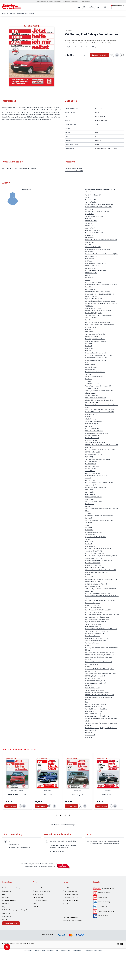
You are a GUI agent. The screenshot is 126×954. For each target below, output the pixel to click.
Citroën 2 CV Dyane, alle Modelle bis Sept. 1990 (100, 570)
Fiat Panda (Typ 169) (92, 414)
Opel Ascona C (90, 735)
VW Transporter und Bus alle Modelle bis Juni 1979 (102, 615)
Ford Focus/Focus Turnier (93, 282)
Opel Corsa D (89, 541)
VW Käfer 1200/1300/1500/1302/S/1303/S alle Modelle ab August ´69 (100, 601)
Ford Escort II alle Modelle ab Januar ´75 (98, 662)
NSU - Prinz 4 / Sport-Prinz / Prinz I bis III (98, 560)
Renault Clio (89, 226)
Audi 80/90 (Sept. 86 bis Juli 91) (95, 442)
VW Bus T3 (88, 197)
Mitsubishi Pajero (91, 440)
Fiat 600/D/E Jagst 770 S (93, 565)
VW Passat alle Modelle (92, 643)
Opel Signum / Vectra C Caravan (95, 341)
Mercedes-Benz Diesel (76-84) (95, 681)
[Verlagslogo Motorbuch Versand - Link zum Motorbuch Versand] (97, 889)
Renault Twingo (90, 268)
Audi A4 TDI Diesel (91, 480)
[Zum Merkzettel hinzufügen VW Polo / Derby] (111, 806)
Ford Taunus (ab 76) (92, 664)
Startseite (5, 13)
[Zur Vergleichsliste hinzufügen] (117, 55)
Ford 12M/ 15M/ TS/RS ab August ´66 (97, 593)
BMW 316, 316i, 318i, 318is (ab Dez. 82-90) (98, 310)
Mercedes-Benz (90, 546)
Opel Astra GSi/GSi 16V (92, 230)
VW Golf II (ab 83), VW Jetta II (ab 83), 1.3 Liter (100, 450)
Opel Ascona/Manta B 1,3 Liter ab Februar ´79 (100, 697)
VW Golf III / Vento (91, 468)
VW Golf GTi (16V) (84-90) (93, 313)
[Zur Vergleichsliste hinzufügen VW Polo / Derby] (115, 806)
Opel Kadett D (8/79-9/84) (93, 711)
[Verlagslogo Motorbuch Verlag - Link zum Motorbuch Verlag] (95, 893)
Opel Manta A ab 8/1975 (93, 626)
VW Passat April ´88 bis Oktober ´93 (97, 211)
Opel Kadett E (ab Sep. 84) (93, 299)
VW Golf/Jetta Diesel (92, 438)
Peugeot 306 (89, 251)
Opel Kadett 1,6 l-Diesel (93, 308)
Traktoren (88, 381)
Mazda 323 (88, 244)
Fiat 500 (87, 417)
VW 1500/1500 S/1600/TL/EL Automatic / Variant (101, 556)
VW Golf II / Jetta (90, 200)
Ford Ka (87, 320)
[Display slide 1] (61, 815)
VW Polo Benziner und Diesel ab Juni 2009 (99, 520)
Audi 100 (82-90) (90, 289)
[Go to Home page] (11, 6)
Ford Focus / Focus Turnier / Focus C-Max (99, 355)
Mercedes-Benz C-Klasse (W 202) (96, 475)
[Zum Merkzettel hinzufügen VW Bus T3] (50, 806)
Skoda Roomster (90, 419)
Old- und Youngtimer (92, 424)
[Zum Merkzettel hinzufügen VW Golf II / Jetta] (80, 806)
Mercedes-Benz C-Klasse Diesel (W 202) (98, 249)
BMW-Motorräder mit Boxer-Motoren (97, 292)
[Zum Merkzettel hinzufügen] (112, 55)
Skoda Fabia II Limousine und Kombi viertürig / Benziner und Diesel (100, 401)
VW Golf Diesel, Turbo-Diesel (94, 690)
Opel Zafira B (89, 499)
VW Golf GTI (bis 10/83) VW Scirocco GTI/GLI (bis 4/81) (101, 719)
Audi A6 (87, 280)
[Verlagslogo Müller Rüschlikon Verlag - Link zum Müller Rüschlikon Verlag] (95, 911)
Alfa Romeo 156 (90, 393)
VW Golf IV (88, 379)
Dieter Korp (69, 31)
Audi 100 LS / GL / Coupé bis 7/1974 (97, 619)
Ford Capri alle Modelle (93, 607)
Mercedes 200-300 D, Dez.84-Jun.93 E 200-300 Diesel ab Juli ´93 (100, 295)
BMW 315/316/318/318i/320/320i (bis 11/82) (99, 695)
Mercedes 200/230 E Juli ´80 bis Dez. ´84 (98, 716)
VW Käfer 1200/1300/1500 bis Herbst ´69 (98, 549)
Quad (87, 525)
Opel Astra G (89, 329)
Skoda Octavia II (90, 365)
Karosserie (88, 518)
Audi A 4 (88, 478)
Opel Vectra (89, 447)
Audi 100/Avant (90, 471)
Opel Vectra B (89, 259)
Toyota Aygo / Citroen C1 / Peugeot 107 (98, 386)
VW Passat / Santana (92, 435)
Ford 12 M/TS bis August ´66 (94, 553)
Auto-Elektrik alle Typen (93, 586)
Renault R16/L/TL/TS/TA (93, 582)
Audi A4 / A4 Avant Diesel (93, 501)
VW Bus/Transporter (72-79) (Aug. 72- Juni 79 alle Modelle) (101, 724)
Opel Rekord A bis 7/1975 (93, 551)
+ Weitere (20, 790)
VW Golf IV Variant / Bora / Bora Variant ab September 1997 (99, 484)
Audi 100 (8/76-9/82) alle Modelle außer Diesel (100, 674)
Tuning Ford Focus (91, 388)
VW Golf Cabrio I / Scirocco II (94, 216)
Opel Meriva (89, 348)
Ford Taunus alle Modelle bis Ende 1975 (98, 610)
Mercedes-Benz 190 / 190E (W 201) (96, 433)
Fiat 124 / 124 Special (92, 605)
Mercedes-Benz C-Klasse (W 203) (96, 353)
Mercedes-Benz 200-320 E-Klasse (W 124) (98, 207)
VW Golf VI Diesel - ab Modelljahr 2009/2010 (99, 412)
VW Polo (88, 659)
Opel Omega (89, 457)
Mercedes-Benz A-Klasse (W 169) (96, 358)
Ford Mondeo (89, 332)
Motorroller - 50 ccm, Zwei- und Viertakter (99, 516)
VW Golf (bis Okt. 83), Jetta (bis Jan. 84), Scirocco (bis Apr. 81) (101, 304)
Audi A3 (87, 275)
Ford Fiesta (89, 209)
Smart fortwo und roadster (94, 376)
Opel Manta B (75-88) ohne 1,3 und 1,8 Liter (99, 669)
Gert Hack (14, 790)
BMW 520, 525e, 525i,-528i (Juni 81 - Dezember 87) (101, 445)
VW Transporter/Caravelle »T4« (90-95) (97, 459)
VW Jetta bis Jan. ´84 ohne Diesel (96, 709)
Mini (86, 362)
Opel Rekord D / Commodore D (95, 622)
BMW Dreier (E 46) (91, 273)
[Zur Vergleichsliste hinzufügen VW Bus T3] (54, 806)
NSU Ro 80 (88, 737)
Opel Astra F (89, 218)
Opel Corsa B (89, 242)
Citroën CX (88, 699)
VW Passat (88, 374)
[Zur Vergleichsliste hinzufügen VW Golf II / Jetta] (85, 806)
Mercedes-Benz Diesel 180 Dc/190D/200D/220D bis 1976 (102, 597)
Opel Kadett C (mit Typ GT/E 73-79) (96, 638)
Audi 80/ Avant (90, 228)
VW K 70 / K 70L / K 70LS (93, 624)
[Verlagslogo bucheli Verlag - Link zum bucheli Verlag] (95, 907)
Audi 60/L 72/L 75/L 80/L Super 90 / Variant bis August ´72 (100, 590)
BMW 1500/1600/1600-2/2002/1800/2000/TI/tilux (101, 579)
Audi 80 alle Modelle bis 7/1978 (95, 641)
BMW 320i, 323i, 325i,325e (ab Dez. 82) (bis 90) (100, 301)
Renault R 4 (89, 577)
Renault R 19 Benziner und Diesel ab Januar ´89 (101, 240)
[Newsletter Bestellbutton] (63, 865)
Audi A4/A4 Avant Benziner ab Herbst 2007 (99, 391)
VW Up (87, 539)
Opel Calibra (89, 214)
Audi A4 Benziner (91, 317)
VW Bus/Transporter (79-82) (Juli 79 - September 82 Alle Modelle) (101, 729)
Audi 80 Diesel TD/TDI (92, 473)
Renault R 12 (89, 685)
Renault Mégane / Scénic (93, 497)
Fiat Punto (88, 261)
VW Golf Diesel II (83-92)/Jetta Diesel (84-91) (99, 204)
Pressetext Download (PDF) (73, 168)
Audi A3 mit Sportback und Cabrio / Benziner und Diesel (101, 510)
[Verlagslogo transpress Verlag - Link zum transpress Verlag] (95, 902)
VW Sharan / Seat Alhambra (94, 421)
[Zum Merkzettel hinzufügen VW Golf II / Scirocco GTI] (20, 806)
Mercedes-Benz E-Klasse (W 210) (96, 263)
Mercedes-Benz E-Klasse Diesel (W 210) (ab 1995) (101, 284)
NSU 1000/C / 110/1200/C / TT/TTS (96, 572)
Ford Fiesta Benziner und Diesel (95, 398)
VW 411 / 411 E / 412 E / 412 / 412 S (96, 631)
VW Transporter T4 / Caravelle (95, 334)
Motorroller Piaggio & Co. (93, 532)
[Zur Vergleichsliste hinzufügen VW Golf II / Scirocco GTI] (24, 806)
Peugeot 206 (89, 277)
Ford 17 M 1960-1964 (92, 428)
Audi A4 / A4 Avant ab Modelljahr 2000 (97, 322)
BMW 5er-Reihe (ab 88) (92, 452)
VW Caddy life (89, 504)
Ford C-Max (89, 287)
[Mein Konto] (101, 7)
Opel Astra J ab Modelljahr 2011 (95, 537)
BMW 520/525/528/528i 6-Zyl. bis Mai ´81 (98, 692)
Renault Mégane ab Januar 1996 (95, 487)
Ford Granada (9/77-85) (93, 714)
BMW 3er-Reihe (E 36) (92, 466)
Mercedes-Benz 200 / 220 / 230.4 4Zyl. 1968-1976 (101, 629)
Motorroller (89, 530)
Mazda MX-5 (89, 235)
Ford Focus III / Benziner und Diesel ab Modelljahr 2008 (101, 406)
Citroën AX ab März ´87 (93, 247)
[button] (31, 56)
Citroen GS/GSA (90, 671)
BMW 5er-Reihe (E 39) (92, 266)
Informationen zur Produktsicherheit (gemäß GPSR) (19, 168)
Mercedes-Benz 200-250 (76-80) (95, 683)
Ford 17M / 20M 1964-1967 (94, 431)
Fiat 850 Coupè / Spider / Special (96, 584)
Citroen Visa (89, 732)
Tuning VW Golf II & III (92, 384)
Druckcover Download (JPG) (74, 171)
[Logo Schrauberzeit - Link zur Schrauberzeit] (95, 916)
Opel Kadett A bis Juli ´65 (93, 558)
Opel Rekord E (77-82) (92, 688)
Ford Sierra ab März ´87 (93, 461)
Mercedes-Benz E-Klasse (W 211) (96, 360)
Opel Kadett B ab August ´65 (94, 567)
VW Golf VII (88, 544)
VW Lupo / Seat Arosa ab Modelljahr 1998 (98, 315)
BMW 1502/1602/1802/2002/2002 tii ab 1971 (99, 655)
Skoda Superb (90, 534)
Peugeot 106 (89, 237)
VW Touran (89, 343)
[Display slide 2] (65, 815)
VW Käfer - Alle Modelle (92, 563)
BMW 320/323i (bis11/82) (93, 707)
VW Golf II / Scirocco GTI (93, 195)
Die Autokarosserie (91, 336)
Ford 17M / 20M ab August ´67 (95, 612)
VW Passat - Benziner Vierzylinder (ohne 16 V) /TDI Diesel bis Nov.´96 (101, 255)
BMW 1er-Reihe (90, 369)
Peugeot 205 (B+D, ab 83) (93, 454)
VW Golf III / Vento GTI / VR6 (94, 233)
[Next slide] (69, 815)
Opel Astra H (89, 350)
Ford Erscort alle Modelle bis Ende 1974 (98, 617)
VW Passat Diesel (90, 464)
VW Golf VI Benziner (91, 395)
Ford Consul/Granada (92, 636)
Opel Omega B (90, 494)
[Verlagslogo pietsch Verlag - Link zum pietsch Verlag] (95, 897)
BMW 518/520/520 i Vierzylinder (95, 676)
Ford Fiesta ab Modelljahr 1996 (95, 270)
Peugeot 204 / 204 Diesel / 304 (95, 633)
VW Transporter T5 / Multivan (95, 339)
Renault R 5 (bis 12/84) (92, 678)
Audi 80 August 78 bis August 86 (95, 704)
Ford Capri (88, 426)
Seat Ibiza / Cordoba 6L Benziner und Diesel (99, 409)
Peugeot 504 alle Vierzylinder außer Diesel (99, 657)
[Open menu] (79, 7)
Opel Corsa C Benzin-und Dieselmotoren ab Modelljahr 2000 (99, 326)
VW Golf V (88, 346)
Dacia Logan (89, 506)
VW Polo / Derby (90, 202)
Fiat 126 (87, 645)
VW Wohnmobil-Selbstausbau (95, 372)
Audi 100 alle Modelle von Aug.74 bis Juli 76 (99, 652)
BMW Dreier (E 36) (91, 221)
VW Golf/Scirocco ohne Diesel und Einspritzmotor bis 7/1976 (101, 649)
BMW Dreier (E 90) (91, 367)
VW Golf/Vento (90, 223)
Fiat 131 (87, 666)
